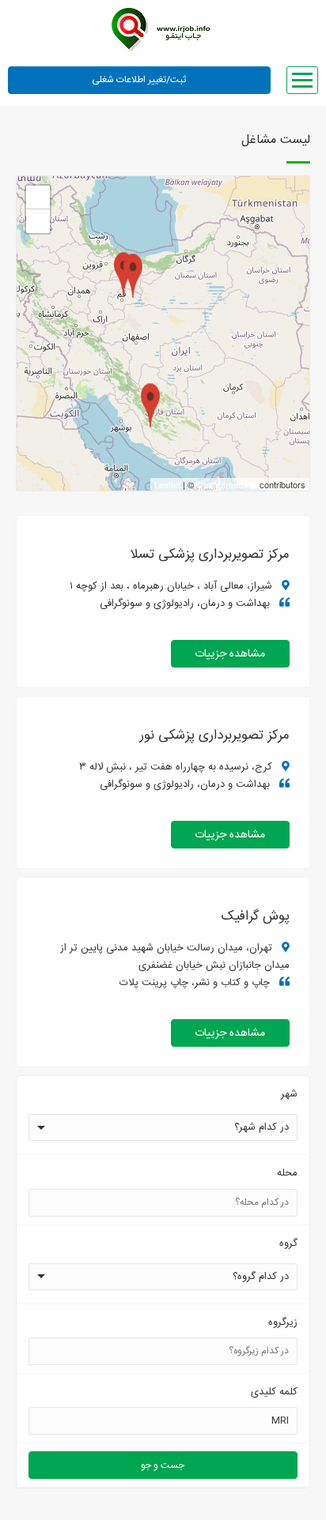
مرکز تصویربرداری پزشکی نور (215, 735)
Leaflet (167, 484)
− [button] (38, 221)
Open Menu (302, 80)
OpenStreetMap (226, 484)
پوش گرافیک (255, 916)
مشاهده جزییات (230, 654)
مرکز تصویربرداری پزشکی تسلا (210, 555)
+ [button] (38, 197)
